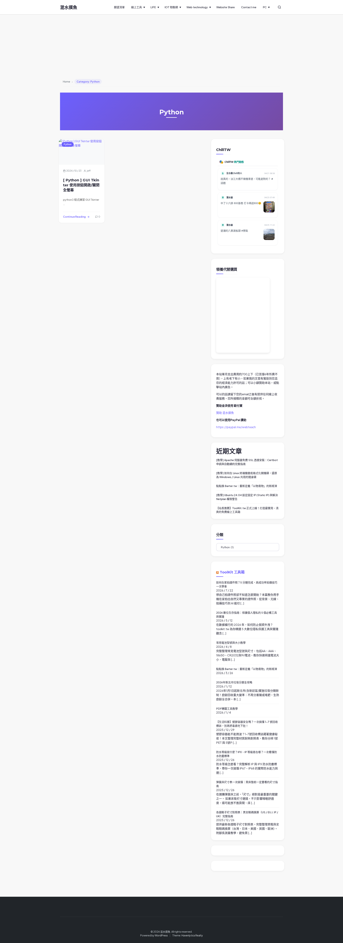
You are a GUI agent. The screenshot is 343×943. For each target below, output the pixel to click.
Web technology (197, 7)
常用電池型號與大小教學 (231, 642)
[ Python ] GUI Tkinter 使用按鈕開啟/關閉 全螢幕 (81, 185)
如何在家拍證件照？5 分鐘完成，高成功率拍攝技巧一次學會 (246, 584)
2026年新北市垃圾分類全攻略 (234, 682)
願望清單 (119, 7)
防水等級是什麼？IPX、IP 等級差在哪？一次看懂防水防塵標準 (246, 754)
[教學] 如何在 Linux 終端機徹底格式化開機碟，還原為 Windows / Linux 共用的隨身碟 (246, 475)
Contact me (248, 7)
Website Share (225, 7)
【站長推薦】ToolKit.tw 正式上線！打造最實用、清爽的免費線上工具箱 (247, 510)
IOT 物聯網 (171, 7)
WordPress (161, 935)
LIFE (153, 7)
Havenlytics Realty (192, 935)
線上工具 (136, 7)
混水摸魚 (68, 7)
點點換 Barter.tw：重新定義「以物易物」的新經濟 (246, 485)
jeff (89, 170)
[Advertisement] (171, 41)
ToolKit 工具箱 (232, 572)
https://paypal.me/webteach (236, 427)
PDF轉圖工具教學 (227, 708)
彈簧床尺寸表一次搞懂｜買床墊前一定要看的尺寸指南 (247, 784)
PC (265, 7)
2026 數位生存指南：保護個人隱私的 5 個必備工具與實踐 (246, 614)
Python (67, 144)
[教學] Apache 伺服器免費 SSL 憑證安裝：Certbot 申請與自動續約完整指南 (247, 462)
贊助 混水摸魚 (225, 413)
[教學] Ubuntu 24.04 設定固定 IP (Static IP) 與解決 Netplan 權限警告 (247, 497)
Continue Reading (74, 216)
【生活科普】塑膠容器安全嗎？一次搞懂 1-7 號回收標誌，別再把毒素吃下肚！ (247, 723)
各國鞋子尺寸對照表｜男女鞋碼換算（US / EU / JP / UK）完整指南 (247, 814)
